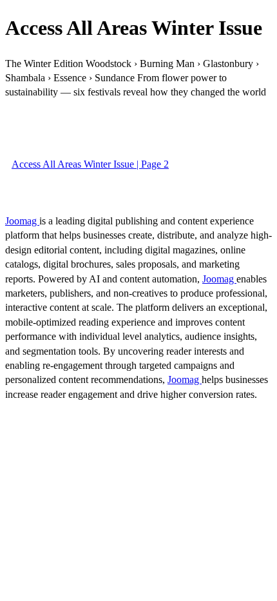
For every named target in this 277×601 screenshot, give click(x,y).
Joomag (22, 220)
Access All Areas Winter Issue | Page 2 (90, 164)
